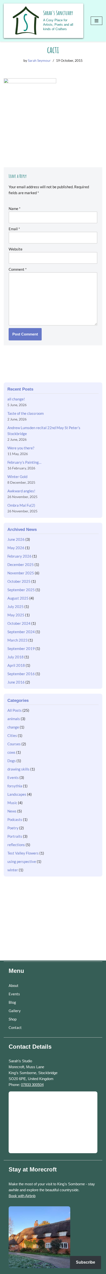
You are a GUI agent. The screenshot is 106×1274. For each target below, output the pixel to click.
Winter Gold (17, 476)
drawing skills (18, 769)
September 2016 (21, 673)
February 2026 (19, 556)
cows (11, 752)
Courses (14, 744)
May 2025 (15, 615)
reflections (16, 844)
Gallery (15, 1010)
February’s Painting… (24, 462)
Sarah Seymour (39, 61)
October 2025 (19, 581)
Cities (12, 735)
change (13, 727)
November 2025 (20, 573)
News (12, 811)
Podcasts (14, 819)
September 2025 (21, 589)
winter (12, 870)
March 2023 (17, 640)
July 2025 (15, 606)
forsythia (14, 786)
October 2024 (19, 623)
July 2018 (15, 657)
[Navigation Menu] (96, 21)
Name (14, 208)
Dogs (11, 760)
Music (12, 802)
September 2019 (21, 648)
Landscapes (16, 794)
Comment (18, 269)
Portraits (14, 836)
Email (14, 229)
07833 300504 (32, 1085)
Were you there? (20, 448)
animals (13, 718)
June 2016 (16, 682)
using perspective (21, 861)
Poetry (12, 828)
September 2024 (21, 631)
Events (13, 777)
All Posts (14, 710)
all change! (16, 399)
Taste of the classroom (25, 413)
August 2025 (18, 598)
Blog (12, 1002)
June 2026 (16, 539)
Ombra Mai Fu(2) (21, 505)
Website (15, 249)
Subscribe (85, 1262)
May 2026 (15, 547)
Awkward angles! (21, 491)
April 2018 (16, 665)
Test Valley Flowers (23, 853)
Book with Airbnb (22, 1196)
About (13, 985)
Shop (13, 1019)
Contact (15, 1027)
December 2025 (20, 564)
